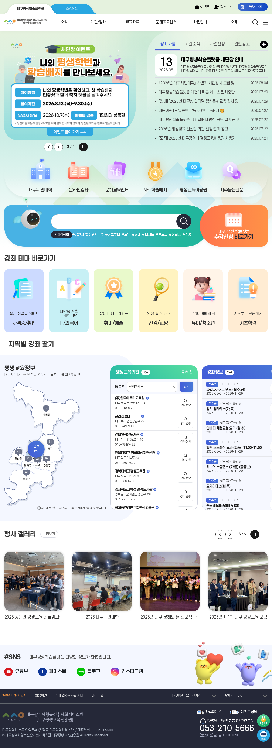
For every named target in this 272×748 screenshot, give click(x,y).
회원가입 (226, 7)
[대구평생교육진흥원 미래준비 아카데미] (70, 89)
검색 (186, 386)
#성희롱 (175, 234)
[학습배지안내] (263, 720)
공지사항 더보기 (264, 44)
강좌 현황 (185, 405)
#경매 (136, 234)
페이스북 (57, 671)
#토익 (126, 234)
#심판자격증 (81, 234)
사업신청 (217, 44)
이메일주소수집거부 (69, 696)
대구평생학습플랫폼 (30, 9)
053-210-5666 (227, 728)
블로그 (93, 671)
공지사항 (168, 44)
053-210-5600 (102, 730)
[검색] (183, 221)
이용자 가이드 (255, 7)
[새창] (263, 731)
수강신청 (72, 9)
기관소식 (192, 44)
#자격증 (97, 234)
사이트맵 (97, 696)
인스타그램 (132, 671)
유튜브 (21, 671)
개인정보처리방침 (14, 696)
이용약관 (41, 696)
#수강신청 (189, 234)
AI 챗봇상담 (248, 712)
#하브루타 (112, 234)
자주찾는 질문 (215, 712)
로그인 (204, 7)
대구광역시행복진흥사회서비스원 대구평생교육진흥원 (25, 22)
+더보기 (49, 534)
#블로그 (161, 234)
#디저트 (148, 234)
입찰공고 (242, 44)
